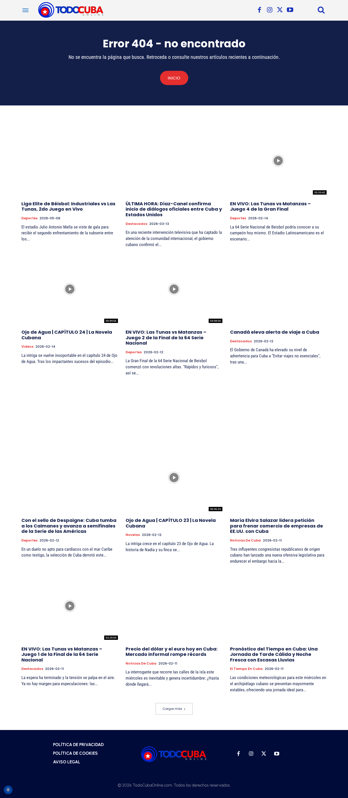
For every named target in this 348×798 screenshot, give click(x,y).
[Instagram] (269, 10)
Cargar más (172, 709)
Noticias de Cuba (245, 540)
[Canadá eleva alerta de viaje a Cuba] (278, 289)
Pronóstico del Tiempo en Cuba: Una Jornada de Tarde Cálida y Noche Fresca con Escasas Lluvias (274, 654)
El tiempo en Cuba (246, 669)
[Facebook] (259, 10)
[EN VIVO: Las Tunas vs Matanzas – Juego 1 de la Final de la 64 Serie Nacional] (69, 606)
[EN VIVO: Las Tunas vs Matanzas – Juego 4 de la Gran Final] (278, 161)
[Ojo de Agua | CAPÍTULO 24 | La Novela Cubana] (69, 289)
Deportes (29, 218)
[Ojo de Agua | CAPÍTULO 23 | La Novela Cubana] (174, 477)
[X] (280, 10)
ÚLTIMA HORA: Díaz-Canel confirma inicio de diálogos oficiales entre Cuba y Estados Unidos (174, 209)
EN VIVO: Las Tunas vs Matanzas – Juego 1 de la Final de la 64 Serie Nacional (61, 654)
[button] (321, 9)
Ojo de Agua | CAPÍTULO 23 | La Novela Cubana (171, 523)
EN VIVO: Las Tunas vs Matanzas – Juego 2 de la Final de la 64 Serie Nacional (166, 337)
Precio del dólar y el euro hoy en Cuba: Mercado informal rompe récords (172, 652)
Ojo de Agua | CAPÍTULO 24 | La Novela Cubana (66, 335)
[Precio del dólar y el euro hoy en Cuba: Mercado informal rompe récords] (174, 606)
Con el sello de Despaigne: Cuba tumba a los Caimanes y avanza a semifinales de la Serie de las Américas (68, 525)
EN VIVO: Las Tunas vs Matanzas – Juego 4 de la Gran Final (270, 206)
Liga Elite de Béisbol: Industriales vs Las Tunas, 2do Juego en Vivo (68, 206)
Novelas (133, 535)
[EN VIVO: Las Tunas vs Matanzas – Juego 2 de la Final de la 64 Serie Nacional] (174, 289)
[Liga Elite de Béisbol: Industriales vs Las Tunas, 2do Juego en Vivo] (69, 161)
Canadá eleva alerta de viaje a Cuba (274, 332)
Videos (27, 347)
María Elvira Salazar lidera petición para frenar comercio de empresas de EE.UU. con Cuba (276, 525)
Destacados (136, 224)
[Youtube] (290, 10)
